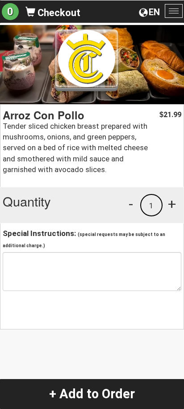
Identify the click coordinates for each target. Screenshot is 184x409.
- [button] (131, 203)
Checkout (57, 12)
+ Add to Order (92, 393)
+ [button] (172, 203)
